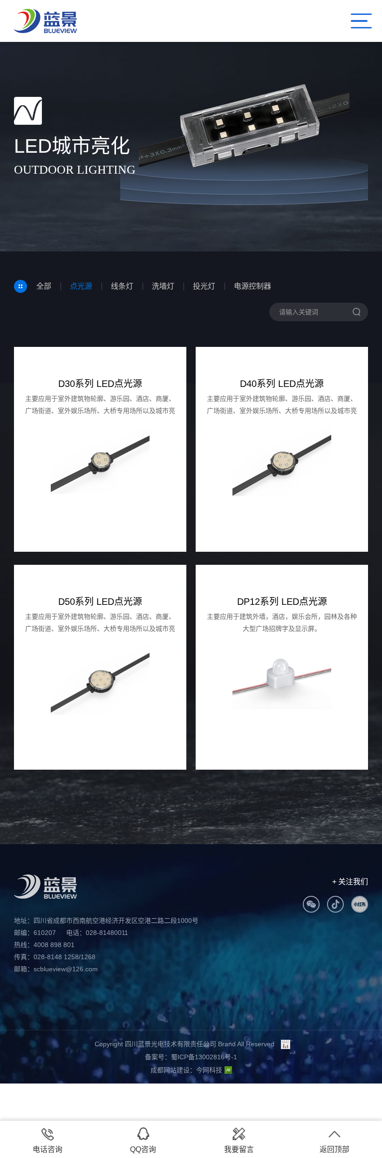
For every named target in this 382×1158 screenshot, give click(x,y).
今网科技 (209, 1070)
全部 (43, 286)
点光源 (81, 286)
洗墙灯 (163, 286)
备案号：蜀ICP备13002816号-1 (191, 1057)
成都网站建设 (170, 1070)
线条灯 (122, 286)
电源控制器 (252, 286)
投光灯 (204, 286)
